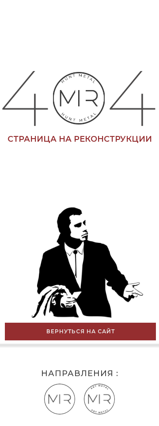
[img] (99, 399)
